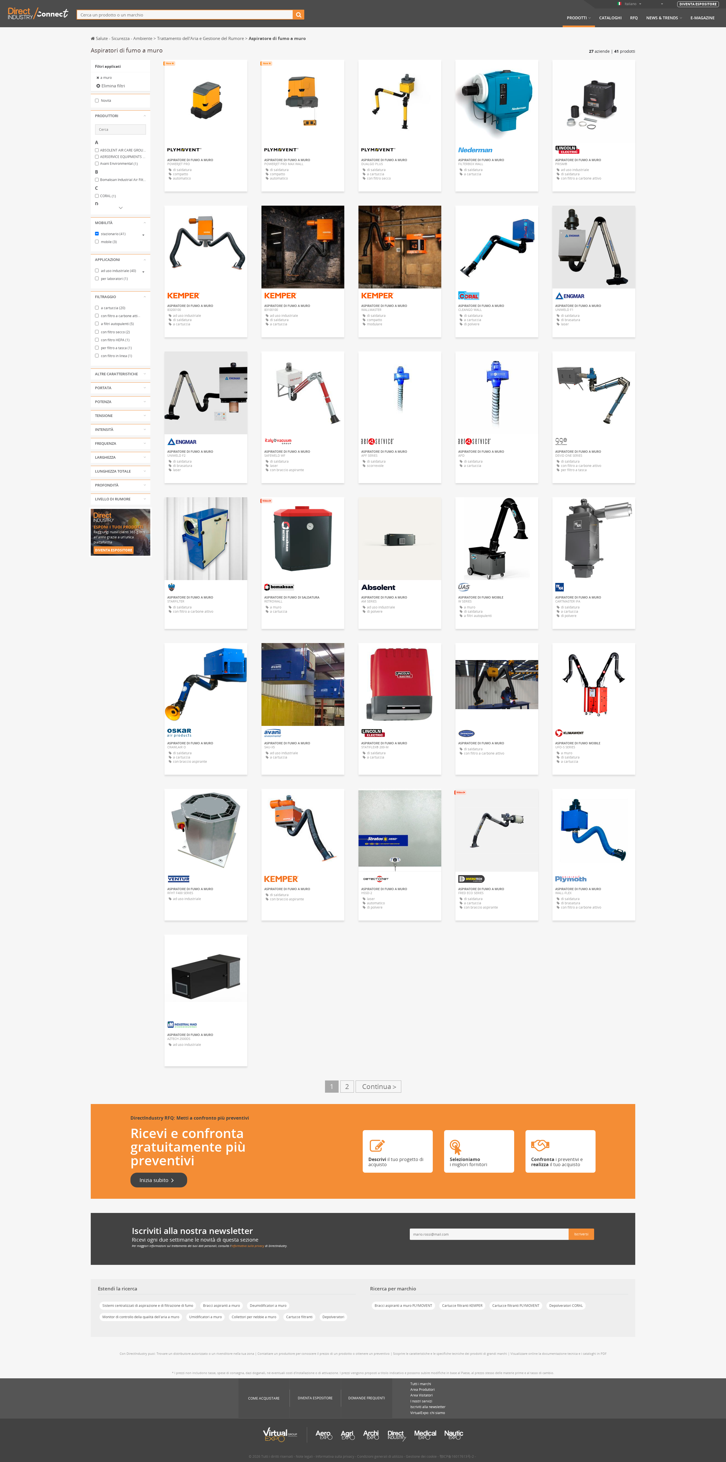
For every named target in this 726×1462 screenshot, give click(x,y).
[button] (120, 116)
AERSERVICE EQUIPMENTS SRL (123, 156)
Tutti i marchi (420, 1383)
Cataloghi (610, 17)
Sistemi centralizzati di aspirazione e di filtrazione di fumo (147, 1305)
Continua (378, 1087)
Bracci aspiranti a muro (221, 1305)
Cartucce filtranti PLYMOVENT (515, 1305)
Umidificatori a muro (205, 1316)
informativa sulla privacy (247, 1246)
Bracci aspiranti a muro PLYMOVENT (403, 1305)
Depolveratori (333, 1316)
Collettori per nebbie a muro (254, 1316)
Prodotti (577, 17)
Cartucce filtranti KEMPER (462, 1305)
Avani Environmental (119, 163)
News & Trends (662, 17)
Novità (105, 100)
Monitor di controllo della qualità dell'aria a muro (140, 1316)
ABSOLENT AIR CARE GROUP (123, 150)
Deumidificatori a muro (268, 1305)
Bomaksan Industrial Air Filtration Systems (123, 179)
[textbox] (185, 15)
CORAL (108, 196)
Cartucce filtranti (299, 1316)
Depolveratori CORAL (566, 1305)
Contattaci (497, 69)
